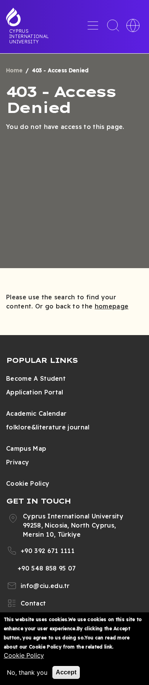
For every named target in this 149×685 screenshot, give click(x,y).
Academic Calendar (36, 413)
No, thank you (27, 672)
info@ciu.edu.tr (45, 586)
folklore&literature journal (48, 427)
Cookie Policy (27, 483)
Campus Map (26, 448)
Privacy (17, 462)
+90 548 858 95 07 (47, 568)
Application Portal (34, 392)
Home (14, 70)
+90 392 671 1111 (47, 551)
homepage (112, 306)
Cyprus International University (29, 36)
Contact (33, 603)
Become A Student (36, 378)
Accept (66, 672)
